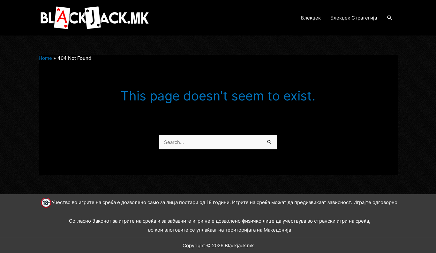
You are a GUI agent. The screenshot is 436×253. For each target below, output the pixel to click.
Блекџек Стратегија (353, 18)
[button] (390, 18)
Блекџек (311, 18)
